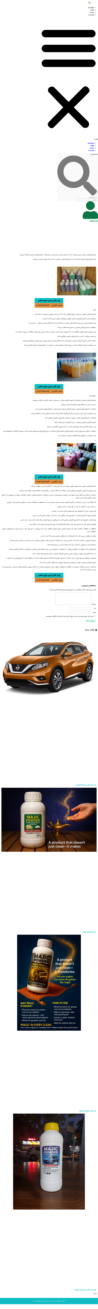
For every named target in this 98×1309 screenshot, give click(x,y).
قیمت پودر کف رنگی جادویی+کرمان (85, 1290)
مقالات (92, 10)
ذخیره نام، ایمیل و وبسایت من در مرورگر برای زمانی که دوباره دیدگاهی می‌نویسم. (70, 616)
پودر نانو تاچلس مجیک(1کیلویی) (86, 785)
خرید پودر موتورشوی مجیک (87, 1111)
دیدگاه (93, 604)
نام (95, 608)
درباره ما (92, 12)
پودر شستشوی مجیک (89, 932)
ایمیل (94, 612)
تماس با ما (91, 15)
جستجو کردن (94, 154)
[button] (68, 79)
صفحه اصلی (91, 8)
